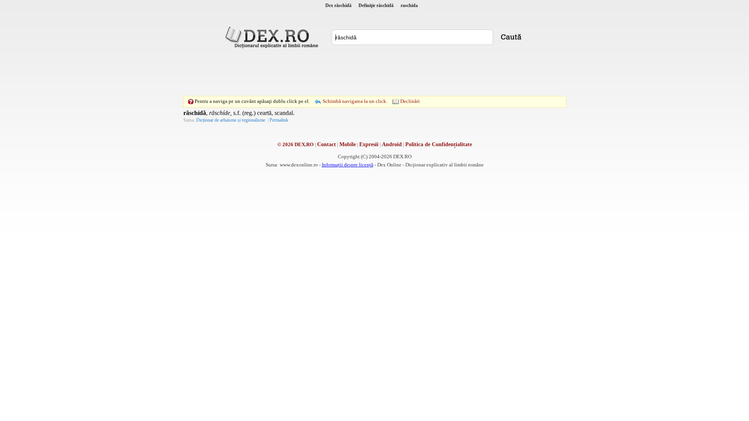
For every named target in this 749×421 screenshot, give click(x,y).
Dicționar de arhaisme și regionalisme (230, 120)
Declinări (410, 101)
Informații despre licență (347, 165)
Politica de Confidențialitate (438, 144)
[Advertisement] (374, 72)
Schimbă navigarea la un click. (355, 101)
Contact (326, 144)
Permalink (279, 120)
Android (392, 144)
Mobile (347, 144)
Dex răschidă (338, 5)
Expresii (368, 144)
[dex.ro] (273, 37)
